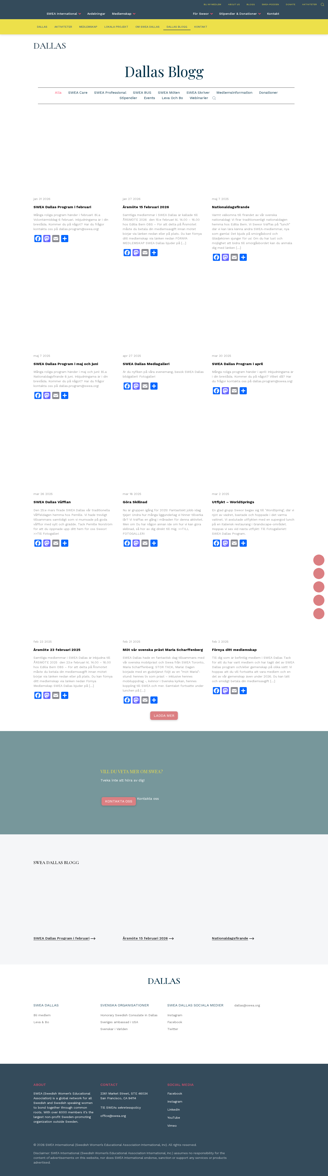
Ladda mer (164, 715)
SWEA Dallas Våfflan (52, 502)
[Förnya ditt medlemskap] (253, 596)
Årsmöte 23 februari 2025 (56, 650)
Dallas (42, 26)
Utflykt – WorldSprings (233, 502)
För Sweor (201, 13)
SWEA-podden (270, 4)
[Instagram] (318, 573)
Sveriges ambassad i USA (119, 1022)
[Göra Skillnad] (164, 448)
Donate (290, 4)
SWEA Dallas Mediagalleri (146, 364)
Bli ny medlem (212, 4)
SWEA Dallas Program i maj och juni (65, 364)
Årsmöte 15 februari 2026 (146, 207)
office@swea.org (113, 1116)
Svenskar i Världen (114, 1029)
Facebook (174, 1022)
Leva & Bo (41, 1022)
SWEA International (62, 13)
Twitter (172, 1029)
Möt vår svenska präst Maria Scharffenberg (163, 650)
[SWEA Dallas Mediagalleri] (164, 310)
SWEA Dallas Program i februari (62, 207)
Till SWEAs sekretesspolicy (120, 1107)
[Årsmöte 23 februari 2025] (74, 596)
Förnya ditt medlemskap (234, 650)
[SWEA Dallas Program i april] (253, 310)
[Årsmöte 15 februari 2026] (164, 153)
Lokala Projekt (116, 26)
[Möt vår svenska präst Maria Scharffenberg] (164, 596)
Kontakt (273, 13)
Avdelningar (96, 13)
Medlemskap (121, 13)
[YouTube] (318, 600)
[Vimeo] (318, 613)
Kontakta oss (118, 801)
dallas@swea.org (247, 1005)
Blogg (251, 4)
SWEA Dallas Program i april (237, 364)
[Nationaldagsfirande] (253, 153)
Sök (322, 4)
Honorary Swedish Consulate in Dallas (129, 1015)
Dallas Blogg (177, 26)
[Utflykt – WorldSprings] (253, 448)
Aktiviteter (309, 4)
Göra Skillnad (135, 502)
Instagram (174, 1015)
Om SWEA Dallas (147, 26)
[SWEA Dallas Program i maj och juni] (74, 310)
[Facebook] (318, 560)
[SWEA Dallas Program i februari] (74, 153)
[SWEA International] (164, 12)
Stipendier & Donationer (238, 13)
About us (234, 4)
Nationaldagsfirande (230, 207)
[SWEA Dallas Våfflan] (74, 448)
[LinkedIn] (318, 586)
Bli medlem (42, 1015)
